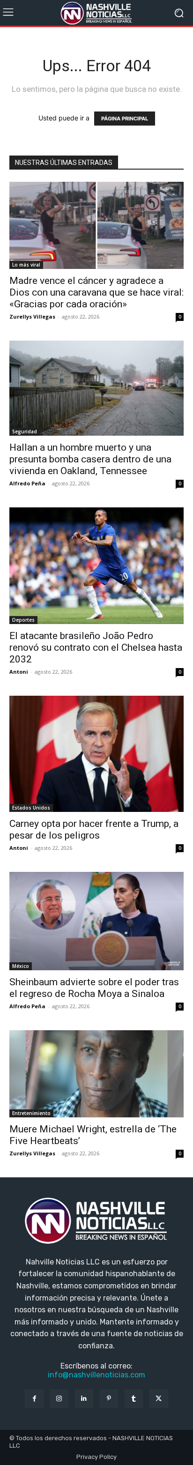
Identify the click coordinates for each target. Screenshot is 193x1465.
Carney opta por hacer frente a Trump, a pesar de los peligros (93, 829)
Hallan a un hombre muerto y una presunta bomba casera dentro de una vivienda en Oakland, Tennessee (90, 459)
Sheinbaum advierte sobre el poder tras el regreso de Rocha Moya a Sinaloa (94, 987)
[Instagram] (59, 1399)
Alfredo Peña (27, 483)
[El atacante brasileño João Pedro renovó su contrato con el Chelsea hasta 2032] (96, 565)
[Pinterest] (109, 1399)
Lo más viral (26, 264)
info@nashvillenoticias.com (96, 1374)
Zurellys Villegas (32, 316)
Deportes (23, 620)
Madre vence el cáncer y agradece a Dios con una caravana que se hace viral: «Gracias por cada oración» (96, 292)
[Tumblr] (134, 1399)
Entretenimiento (31, 1113)
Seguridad (24, 431)
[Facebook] (34, 1399)
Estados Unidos (31, 807)
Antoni (18, 671)
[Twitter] (158, 1399)
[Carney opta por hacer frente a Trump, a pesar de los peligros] (96, 754)
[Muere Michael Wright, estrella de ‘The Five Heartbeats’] (96, 1073)
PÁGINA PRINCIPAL (124, 118)
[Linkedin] (84, 1399)
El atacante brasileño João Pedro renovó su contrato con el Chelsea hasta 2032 (95, 647)
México (20, 966)
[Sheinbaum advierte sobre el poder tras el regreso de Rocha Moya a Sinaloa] (96, 921)
